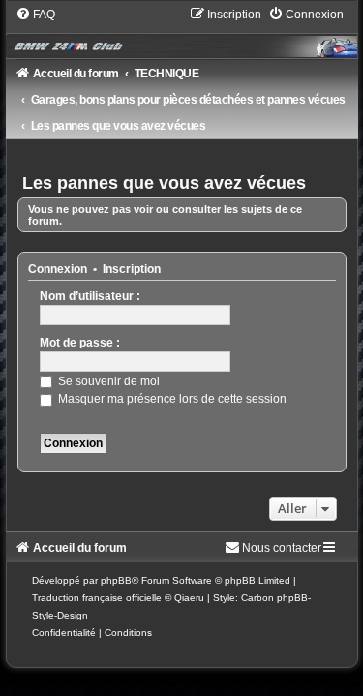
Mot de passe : (80, 342)
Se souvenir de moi (107, 381)
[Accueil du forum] (182, 32)
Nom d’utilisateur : (90, 296)
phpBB (116, 580)
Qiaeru (189, 597)
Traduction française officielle (97, 597)
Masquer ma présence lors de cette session (171, 399)
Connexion (57, 269)
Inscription (132, 269)
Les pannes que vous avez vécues (164, 183)
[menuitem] (35, 14)
